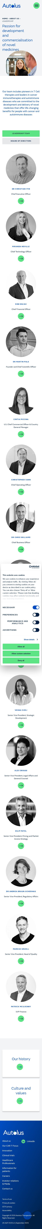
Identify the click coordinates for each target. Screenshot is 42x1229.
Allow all (21, 647)
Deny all (21, 660)
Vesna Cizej (21, 710)
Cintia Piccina (21, 419)
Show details (29, 640)
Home (5, 19)
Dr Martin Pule (21, 362)
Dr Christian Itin (21, 189)
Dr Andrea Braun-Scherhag (21, 891)
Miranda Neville (21, 247)
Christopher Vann (21, 480)
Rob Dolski (21, 304)
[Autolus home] (11, 5)
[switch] (36, 615)
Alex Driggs (21, 771)
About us (14, 19)
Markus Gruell (21, 949)
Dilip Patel (21, 831)
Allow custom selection (21, 654)
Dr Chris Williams (21, 537)
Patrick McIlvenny (21, 1007)
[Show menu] (36, 5)
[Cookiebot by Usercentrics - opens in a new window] (29, 566)
